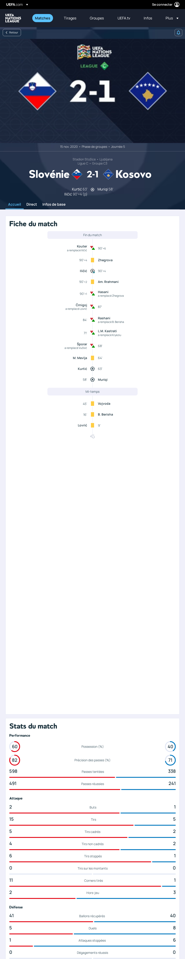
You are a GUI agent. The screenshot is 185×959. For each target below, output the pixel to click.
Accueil (14, 204)
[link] (42, 18)
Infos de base (54, 204)
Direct (31, 204)
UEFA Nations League (13, 18)
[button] (171, 18)
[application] (92, 91)
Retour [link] (13, 32)
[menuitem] (44, 18)
